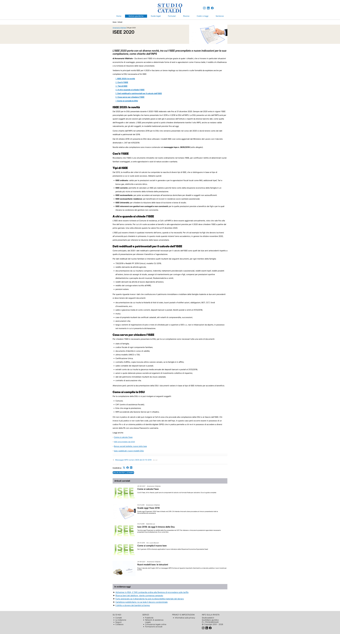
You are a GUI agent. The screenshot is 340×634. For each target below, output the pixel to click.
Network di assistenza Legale (154, 621)
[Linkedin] (208, 8)
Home (118, 16)
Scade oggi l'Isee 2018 (148, 508)
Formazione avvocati (153, 626)
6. (129, 97)
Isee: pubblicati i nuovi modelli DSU (129, 451)
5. (138, 93)
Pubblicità (149, 618)
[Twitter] (124, 467)
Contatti (118, 618)
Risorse (186, 16)
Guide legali (156, 16)
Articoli (120, 22)
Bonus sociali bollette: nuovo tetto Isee (130, 446)
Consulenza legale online (155, 624)
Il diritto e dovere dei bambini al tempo (132, 605)
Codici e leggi (202, 16)
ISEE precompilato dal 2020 (124, 442)
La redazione (120, 620)
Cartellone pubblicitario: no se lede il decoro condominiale (141, 602)
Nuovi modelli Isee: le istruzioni (152, 564)
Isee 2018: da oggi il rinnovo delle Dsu (156, 527)
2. (121, 82)
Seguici (118, 622)
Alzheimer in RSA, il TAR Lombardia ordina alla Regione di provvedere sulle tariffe (152, 592)
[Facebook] (212, 8)
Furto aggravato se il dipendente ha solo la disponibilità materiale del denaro (149, 599)
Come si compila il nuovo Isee (152, 545)
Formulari (172, 16)
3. (121, 86)
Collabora (119, 624)
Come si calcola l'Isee (123, 437)
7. (126, 101)
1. (125, 78)
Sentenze (220, 16)
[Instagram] (204, 8)
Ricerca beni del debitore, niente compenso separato (139, 595)
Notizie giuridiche (136, 16)
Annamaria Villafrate (119, 28)
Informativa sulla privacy (185, 618)
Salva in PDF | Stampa (123, 472)
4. (129, 90)
